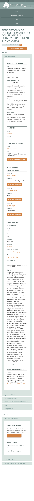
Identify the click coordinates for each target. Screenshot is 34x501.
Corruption (10, 252)
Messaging (16, 252)
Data (17, 20)
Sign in (4, 1)
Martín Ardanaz (11, 176)
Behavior (9, 246)
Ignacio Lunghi (11, 206)
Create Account (12, 1)
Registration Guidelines (17, 15)
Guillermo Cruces (12, 149)
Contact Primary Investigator (16, 159)
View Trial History (16, 48)
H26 (14, 257)
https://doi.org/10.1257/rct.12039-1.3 (16, 385)
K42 (17, 257)
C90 (8, 257)
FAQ (17, 24)
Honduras (9, 133)
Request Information (14, 436)
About (17, 11)
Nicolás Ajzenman (12, 191)
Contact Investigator (14, 184)
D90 (11, 257)
